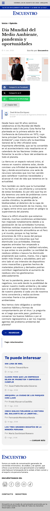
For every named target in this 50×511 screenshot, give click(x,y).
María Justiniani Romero (21, 433)
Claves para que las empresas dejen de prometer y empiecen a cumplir (23, 379)
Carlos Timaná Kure (18, 367)
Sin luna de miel (14, 364)
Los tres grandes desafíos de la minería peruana (23, 428)
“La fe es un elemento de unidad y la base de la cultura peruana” (25, 7)
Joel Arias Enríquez (19, 112)
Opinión (13, 23)
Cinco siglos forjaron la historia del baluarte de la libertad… (24, 412)
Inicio (4, 23)
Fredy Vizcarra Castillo (20, 402)
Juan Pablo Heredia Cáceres (23, 386)
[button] (16, 87)
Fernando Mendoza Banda (22, 417)
